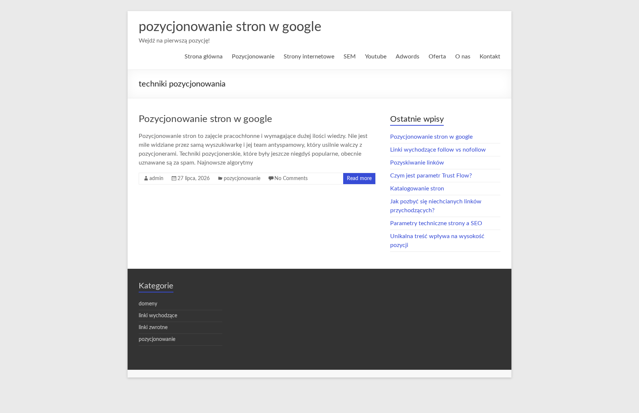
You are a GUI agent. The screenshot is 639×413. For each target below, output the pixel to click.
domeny (148, 304)
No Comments (291, 178)
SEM (350, 57)
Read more (359, 178)
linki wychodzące (158, 315)
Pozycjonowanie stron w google (205, 119)
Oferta (437, 57)
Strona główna (204, 57)
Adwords (407, 57)
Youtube (375, 57)
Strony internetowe (309, 57)
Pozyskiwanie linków (417, 163)
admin (156, 178)
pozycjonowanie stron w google (230, 27)
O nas (462, 57)
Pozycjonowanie (253, 57)
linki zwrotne (153, 327)
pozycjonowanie (242, 178)
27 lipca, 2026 (194, 178)
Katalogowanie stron (417, 189)
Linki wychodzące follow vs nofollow (438, 150)
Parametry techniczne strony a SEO (436, 223)
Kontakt (490, 57)
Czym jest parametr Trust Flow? (431, 176)
